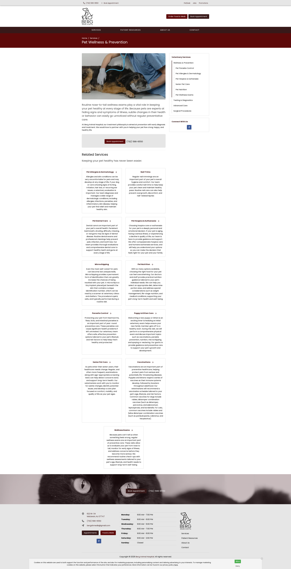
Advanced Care (180, 105)
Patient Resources (130, 30)
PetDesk (187, 3)
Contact (194, 30)
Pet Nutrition (181, 89)
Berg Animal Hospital (145, 556)
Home (84, 38)
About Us (165, 30)
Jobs (194, 3)
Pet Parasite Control (185, 68)
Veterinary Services (181, 57)
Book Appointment (198, 16)
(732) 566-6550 (134, 141)
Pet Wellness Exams (184, 95)
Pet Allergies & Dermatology (188, 73)
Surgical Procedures (182, 111)
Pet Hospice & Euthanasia (187, 79)
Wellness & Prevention (183, 63)
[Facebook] (189, 127)
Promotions (203, 3)
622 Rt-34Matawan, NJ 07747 (96, 515)
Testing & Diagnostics (183, 100)
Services (96, 30)
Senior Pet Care (183, 84)
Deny (238, 566)
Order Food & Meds (177, 16)
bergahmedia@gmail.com (98, 525)
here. (176, 565)
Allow (238, 561)
